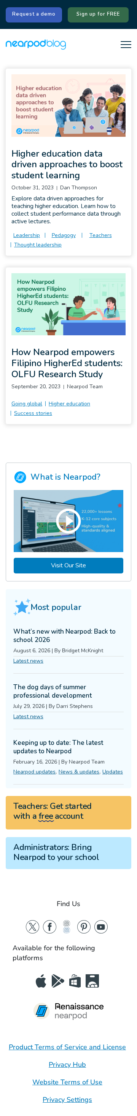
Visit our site (68, 565)
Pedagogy (64, 235)
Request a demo (34, 14)
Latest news (28, 660)
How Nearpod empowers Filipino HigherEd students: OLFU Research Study (67, 363)
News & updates (79, 771)
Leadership (26, 235)
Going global (26, 403)
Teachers (100, 235)
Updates (112, 771)
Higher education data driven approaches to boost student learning (67, 164)
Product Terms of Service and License (67, 1047)
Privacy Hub (67, 1064)
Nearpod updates (34, 771)
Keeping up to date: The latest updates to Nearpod (58, 747)
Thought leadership (38, 244)
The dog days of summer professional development (52, 691)
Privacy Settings (67, 1099)
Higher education (69, 403)
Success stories (33, 413)
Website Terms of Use (67, 1082)
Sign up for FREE (98, 14)
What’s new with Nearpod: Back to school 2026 (64, 635)
